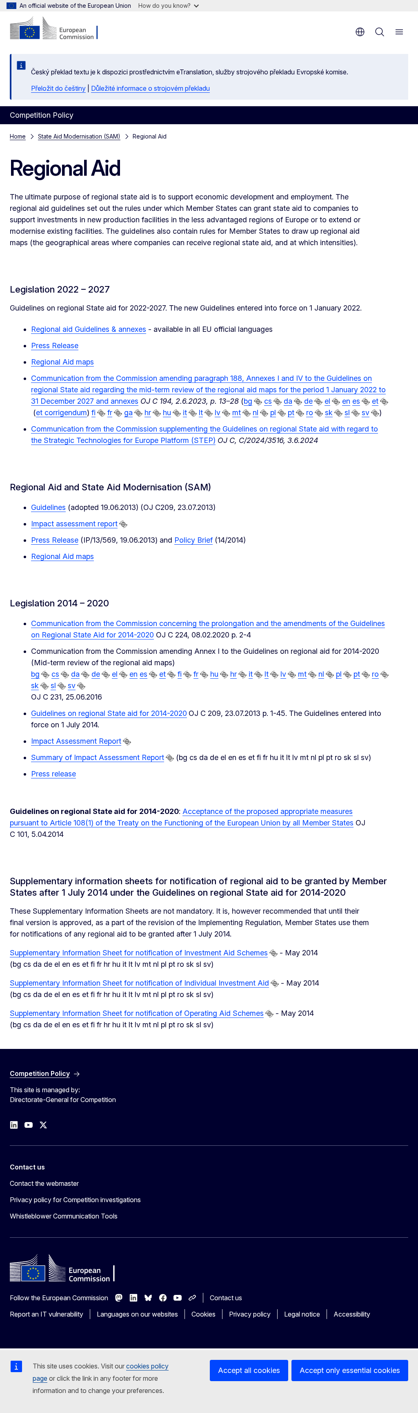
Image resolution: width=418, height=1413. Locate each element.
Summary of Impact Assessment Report (97, 757)
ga (128, 412)
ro (309, 412)
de (308, 401)
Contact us (226, 1298)
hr (148, 412)
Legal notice (302, 1314)
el (327, 401)
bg (248, 401)
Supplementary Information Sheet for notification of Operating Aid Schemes (137, 1013)
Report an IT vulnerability (46, 1314)
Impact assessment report (74, 523)
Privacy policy (250, 1314)
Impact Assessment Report (76, 741)
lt (201, 412)
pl (273, 412)
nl (255, 412)
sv (365, 412)
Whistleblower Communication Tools (64, 1216)
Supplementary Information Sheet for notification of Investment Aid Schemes (139, 952)
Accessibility (352, 1314)
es (356, 401)
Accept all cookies (249, 1370)
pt (291, 412)
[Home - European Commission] (59, 28)
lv (217, 412)
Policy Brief (193, 540)
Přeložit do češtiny (58, 88)
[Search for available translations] (258, 402)
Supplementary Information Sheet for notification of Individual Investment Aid (139, 983)
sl (347, 412)
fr (109, 412)
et (375, 401)
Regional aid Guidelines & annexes (88, 329)
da (288, 401)
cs (268, 401)
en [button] (360, 32)
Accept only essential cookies (350, 1370)
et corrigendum (61, 412)
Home (18, 136)
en (346, 401)
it (185, 412)
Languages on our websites (137, 1314)
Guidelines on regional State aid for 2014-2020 (109, 713)
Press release (53, 773)
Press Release (54, 345)
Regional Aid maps (62, 362)
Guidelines (48, 507)
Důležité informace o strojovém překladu (150, 88)
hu (167, 412)
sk (329, 412)
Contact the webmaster (44, 1183)
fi (93, 412)
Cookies (203, 1314)
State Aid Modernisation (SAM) (79, 136)
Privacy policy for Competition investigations (75, 1200)
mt (236, 412)
